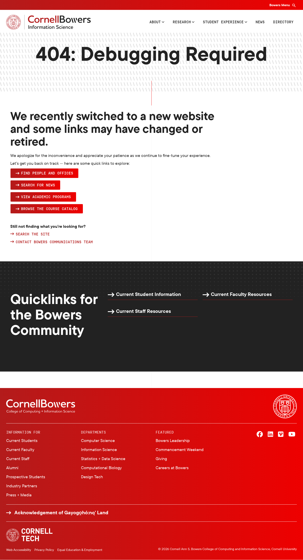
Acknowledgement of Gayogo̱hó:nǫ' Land (61, 513)
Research (182, 21)
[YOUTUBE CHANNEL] (291, 434)
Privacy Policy (44, 550)
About (155, 21)
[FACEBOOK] (260, 434)
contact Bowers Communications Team (54, 242)
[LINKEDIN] (270, 434)
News (260, 21)
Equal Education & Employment (79, 550)
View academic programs (46, 196)
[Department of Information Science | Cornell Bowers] (48, 22)
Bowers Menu (280, 5)
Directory (283, 21)
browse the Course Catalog (49, 208)
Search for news (38, 184)
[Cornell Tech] (29, 535)
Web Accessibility (18, 550)
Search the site (33, 234)
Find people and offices (47, 173)
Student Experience (223, 21)
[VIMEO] (280, 434)
